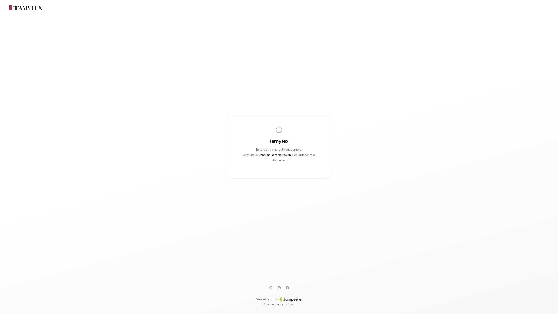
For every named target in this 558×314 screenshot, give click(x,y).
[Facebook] (287, 288)
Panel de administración (275, 155)
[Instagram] (279, 288)
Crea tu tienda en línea (279, 304)
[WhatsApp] (271, 288)
